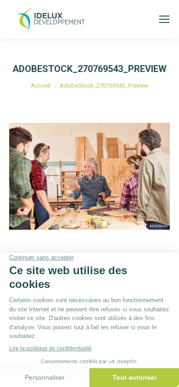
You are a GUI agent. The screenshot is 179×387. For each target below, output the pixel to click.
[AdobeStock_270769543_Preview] (89, 176)
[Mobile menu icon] (164, 19)
